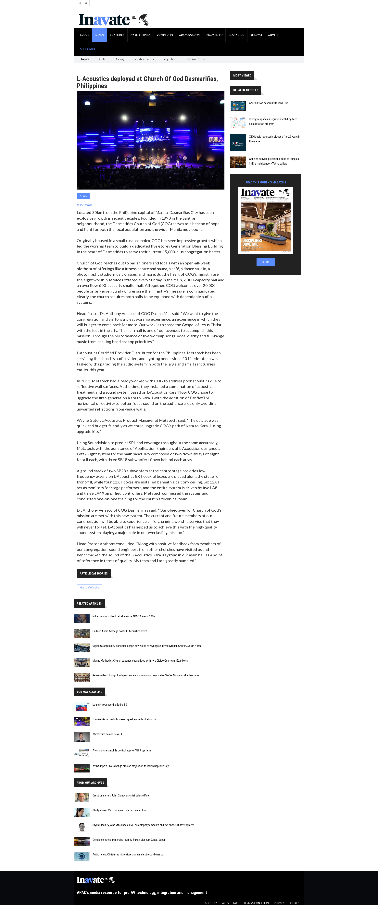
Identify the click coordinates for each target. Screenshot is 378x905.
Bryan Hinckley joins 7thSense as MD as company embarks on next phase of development (143, 825)
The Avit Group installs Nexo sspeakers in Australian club (125, 719)
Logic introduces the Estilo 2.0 (110, 704)
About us (211, 903)
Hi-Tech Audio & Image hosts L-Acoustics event (120, 631)
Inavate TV (214, 35)
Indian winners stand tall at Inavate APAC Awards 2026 (124, 616)
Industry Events (143, 59)
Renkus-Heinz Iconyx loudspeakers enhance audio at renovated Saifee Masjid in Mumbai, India (146, 675)
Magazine (236, 35)
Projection (169, 59)
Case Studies (141, 35)
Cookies (293, 903)
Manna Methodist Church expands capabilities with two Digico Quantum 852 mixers (140, 660)
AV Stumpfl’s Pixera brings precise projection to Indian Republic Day (131, 766)
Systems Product (196, 59)
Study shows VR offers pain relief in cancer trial (119, 810)
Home (84, 35)
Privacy (279, 903)
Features (117, 35)
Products (165, 35)
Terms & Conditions (257, 903)
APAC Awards (189, 35)
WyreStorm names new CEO (108, 734)
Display (119, 59)
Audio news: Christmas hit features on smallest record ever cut (128, 854)
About (273, 35)
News (99, 35)
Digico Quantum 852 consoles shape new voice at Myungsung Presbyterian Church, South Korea (147, 646)
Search (256, 35)
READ (265, 262)
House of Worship (89, 587)
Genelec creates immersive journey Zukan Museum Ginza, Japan (129, 839)
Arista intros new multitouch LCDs (268, 103)
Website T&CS (230, 903)
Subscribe (88, 49)
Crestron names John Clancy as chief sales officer (121, 795)
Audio (102, 59)
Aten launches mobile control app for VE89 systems (122, 750)
